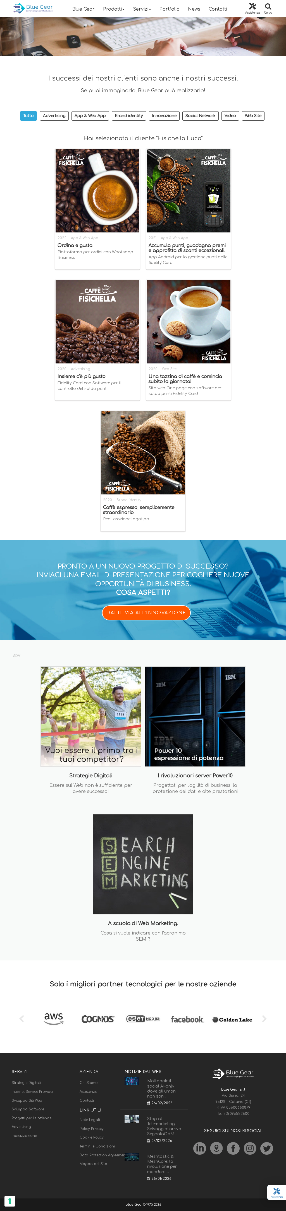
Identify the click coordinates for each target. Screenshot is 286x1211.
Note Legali (90, 1120)
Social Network (200, 116)
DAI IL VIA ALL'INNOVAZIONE (146, 612)
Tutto (28, 116)
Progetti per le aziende (31, 1118)
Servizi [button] (140, 9)
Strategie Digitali (26, 1083)
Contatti (218, 9)
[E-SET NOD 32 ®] (143, 1019)
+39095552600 (236, 1114)
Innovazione (164, 116)
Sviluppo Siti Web (27, 1101)
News (194, 9)
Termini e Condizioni (97, 1146)
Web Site (253, 116)
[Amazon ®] (53, 1019)
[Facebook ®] (187, 1019)
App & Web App (90, 116)
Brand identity (129, 116)
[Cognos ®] (98, 1019)
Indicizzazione (24, 1136)
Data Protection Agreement (103, 1155)
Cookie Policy (92, 1137)
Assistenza (88, 1092)
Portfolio (169, 9)
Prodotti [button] (112, 9)
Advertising (54, 116)
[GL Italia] (232, 1019)
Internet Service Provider (33, 1092)
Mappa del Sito (93, 1164)
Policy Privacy (92, 1129)
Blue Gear (83, 9)
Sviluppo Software (28, 1109)
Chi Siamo (89, 1083)
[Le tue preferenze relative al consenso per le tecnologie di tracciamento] (9, 1201)
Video (230, 116)
